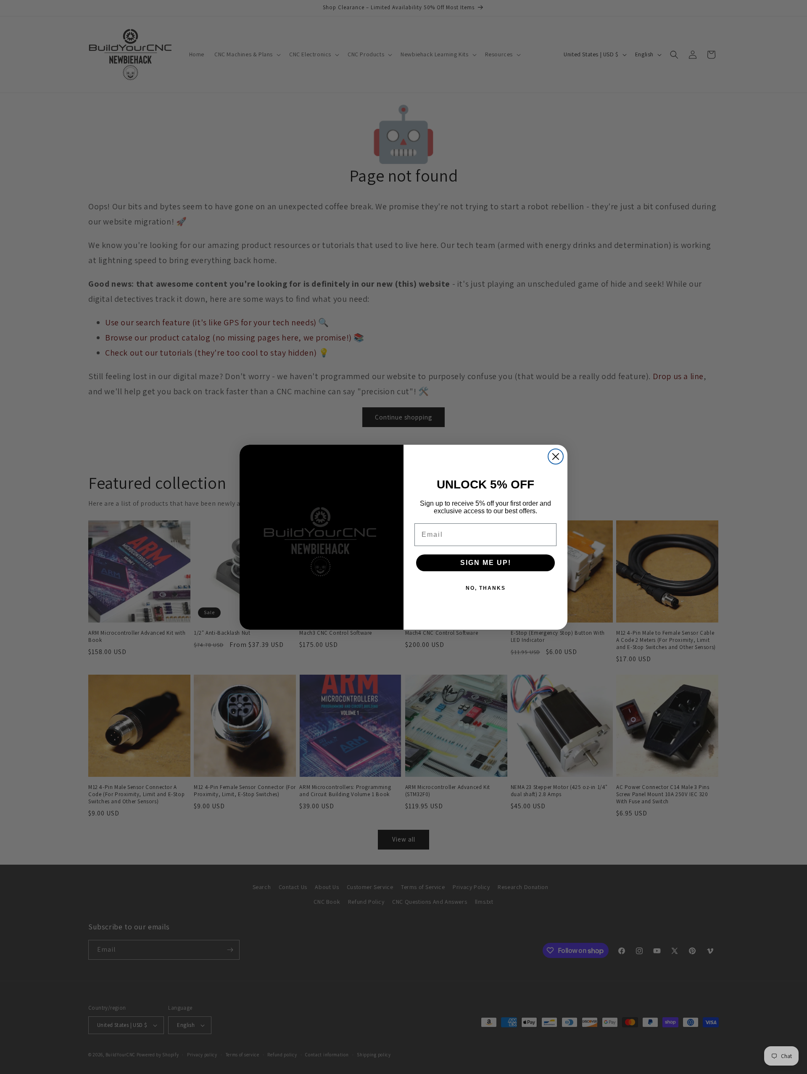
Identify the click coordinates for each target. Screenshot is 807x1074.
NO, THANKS (486, 588)
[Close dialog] (555, 456)
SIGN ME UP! (485, 562)
